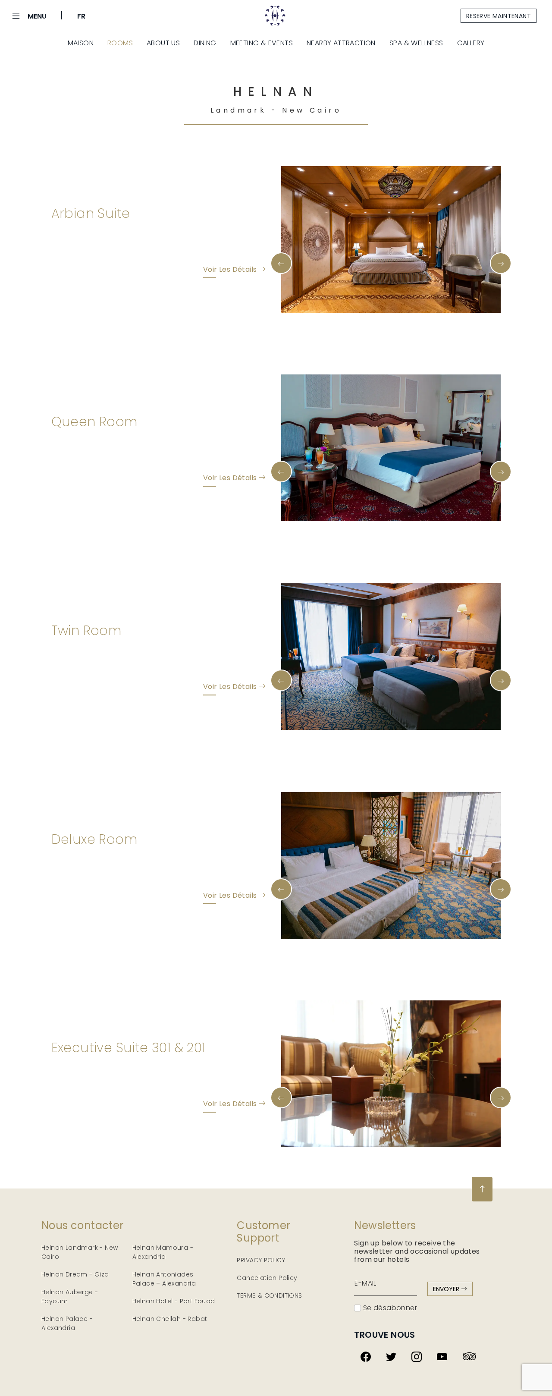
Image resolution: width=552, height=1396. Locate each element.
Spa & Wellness (416, 43)
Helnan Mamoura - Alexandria (162, 1252)
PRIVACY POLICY (261, 1260)
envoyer (447, 1289)
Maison (81, 43)
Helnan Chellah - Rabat (169, 1318)
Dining (205, 43)
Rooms (120, 43)
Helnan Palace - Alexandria (67, 1323)
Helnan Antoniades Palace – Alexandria (164, 1279)
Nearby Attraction (341, 43)
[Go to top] (482, 1189)
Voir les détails (231, 269)
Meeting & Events (261, 43)
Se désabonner (389, 1308)
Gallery (471, 43)
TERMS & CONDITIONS (269, 1295)
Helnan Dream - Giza (75, 1274)
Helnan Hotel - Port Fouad (173, 1301)
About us (163, 43)
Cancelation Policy (267, 1277)
